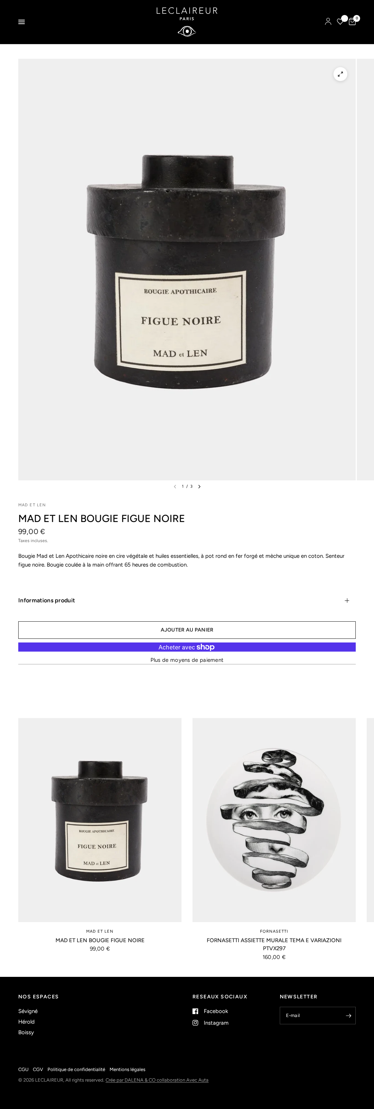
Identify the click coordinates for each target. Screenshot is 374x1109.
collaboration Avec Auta (183, 1080)
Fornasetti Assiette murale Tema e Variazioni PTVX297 (274, 944)
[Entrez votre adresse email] (348, 1015)
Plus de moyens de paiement (187, 660)
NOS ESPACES (38, 996)
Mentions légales (127, 1069)
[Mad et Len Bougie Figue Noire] (100, 820)
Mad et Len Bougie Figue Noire (100, 940)
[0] (351, 22)
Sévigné (28, 1011)
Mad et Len (100, 931)
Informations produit (46, 600)
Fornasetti (274, 931)
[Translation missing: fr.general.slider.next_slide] (199, 486)
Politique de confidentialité (76, 1069)
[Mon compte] (328, 22)
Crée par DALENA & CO (131, 1080)
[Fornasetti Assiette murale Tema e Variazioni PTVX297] (274, 820)
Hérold (26, 1021)
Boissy (26, 1032)
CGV (38, 1069)
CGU (23, 1069)
